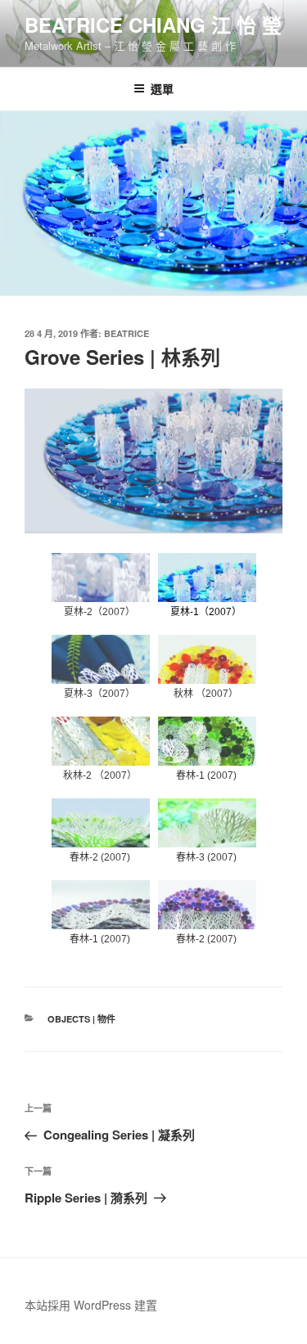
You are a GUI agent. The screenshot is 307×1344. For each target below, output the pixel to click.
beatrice (126, 333)
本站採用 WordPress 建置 (91, 1305)
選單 (162, 88)
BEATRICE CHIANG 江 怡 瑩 (153, 24)
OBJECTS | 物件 (81, 1019)
